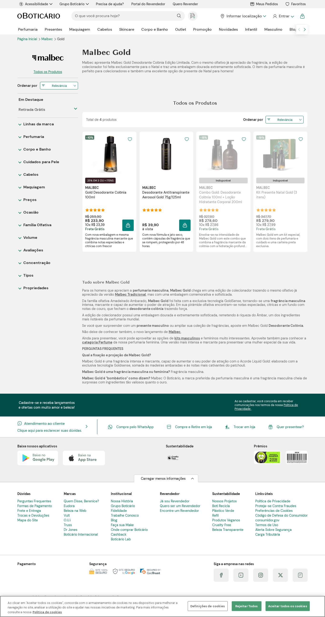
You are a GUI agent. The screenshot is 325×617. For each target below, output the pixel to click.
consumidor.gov (267, 520)
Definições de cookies (207, 606)
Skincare (126, 29)
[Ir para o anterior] (299, 29)
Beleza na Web (75, 511)
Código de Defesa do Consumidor (281, 515)
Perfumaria (28, 29)
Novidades (228, 29)
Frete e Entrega (29, 511)
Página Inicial (27, 39)
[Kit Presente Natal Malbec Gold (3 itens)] (280, 154)
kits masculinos (187, 338)
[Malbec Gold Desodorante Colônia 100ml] (109, 154)
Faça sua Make (122, 525)
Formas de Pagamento (34, 506)
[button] (128, 225)
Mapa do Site (27, 520)
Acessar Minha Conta (283, 16)
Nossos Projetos (224, 501)
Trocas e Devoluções (33, 515)
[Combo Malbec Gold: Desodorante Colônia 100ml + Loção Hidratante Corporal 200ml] (223, 154)
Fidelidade (119, 511)
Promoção (202, 29)
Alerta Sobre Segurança (273, 530)
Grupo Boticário (71, 4)
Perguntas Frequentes (34, 501)
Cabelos (104, 29)
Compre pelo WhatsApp (135, 427)
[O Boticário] (38, 16)
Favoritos (298, 4)
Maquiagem (79, 29)
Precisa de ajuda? (110, 4)
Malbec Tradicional (130, 294)
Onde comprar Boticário (129, 530)
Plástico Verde (223, 511)
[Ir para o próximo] (305, 29)
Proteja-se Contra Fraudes (275, 506)
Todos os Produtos (48, 72)
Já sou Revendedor (174, 501)
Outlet (180, 29)
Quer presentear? (290, 427)
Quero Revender (185, 4)
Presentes (53, 29)
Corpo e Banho (154, 29)
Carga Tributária (267, 534)
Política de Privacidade (272, 501)
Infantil (251, 29)
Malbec (47, 39)
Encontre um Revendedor (179, 511)
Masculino (273, 29)
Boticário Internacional (81, 534)
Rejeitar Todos (246, 606)
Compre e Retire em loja (193, 427)
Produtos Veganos (226, 520)
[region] (162, 606)
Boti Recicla (221, 506)
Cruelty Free (221, 525)
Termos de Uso (266, 525)
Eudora (69, 506)
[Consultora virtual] (192, 16)
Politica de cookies (47, 612)
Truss (68, 525)
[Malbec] (47, 58)
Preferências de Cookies (274, 511)
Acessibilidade (36, 4)
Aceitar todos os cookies (287, 606)
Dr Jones (70, 530)
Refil (215, 515)
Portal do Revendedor (148, 4)
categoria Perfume (97, 342)
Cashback (118, 534)
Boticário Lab (121, 539)
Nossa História (122, 501)
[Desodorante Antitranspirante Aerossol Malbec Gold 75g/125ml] (166, 154)
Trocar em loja (244, 427)
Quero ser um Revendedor (180, 506)
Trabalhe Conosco (125, 515)
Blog (293, 29)
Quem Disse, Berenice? (81, 501)
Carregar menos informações (163, 478)
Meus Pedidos (267, 4)
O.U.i (67, 520)
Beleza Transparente (227, 530)
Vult (67, 515)
